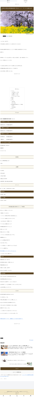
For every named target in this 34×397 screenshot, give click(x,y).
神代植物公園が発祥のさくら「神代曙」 (17, 104)
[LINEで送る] (10, 36)
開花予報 (13, 101)
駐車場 (12, 97)
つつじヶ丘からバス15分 (16, 96)
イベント (12, 100)
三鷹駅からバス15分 (15, 93)
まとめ (12, 108)
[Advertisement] (17, 80)
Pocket (7, 36)
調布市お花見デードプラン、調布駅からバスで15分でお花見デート (11, 318)
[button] (31, 220)
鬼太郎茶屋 (14, 107)
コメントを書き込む (17, 372)
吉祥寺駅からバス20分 (15, 92)
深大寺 (13, 105)
